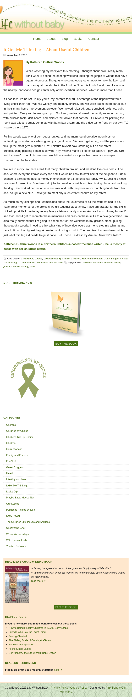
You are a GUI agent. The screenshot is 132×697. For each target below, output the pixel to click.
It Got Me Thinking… (17, 485)
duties (117, 262)
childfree (87, 262)
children (108, 262)
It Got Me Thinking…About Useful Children (46, 49)
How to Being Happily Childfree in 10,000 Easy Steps (38, 627)
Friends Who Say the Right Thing (27, 631)
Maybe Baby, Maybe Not (20, 497)
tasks (32, 266)
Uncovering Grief (15, 527)
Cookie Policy (78, 687)
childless (98, 262)
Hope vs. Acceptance (21, 644)
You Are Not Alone (16, 546)
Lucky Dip (12, 491)
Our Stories (12, 503)
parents (7, 266)
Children (75, 258)
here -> (58, 669)
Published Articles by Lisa (20, 509)
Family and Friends (91, 258)
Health (9, 473)
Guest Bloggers (112, 258)
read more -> (38, 580)
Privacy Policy (59, 687)
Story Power (13, 515)
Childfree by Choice (31, 258)
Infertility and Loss (16, 479)
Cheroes (11, 424)
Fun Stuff (11, 461)
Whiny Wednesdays (17, 534)
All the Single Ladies (20, 648)
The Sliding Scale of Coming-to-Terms (30, 640)
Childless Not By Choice (57, 258)
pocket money (20, 266)
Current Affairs (14, 449)
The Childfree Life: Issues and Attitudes (41, 262)
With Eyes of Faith (16, 540)
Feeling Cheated (18, 636)
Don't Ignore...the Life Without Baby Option (32, 652)
